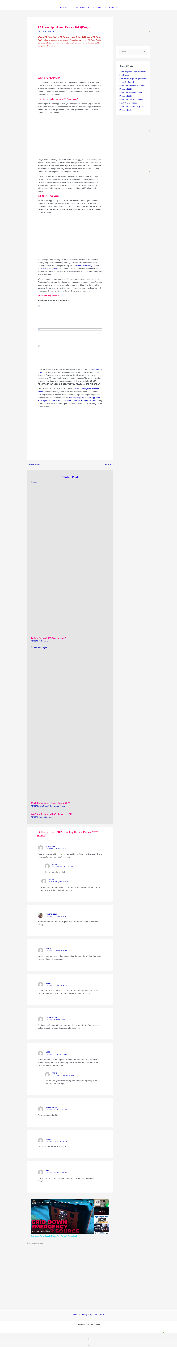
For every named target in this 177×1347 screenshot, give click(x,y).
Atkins (54, 864)
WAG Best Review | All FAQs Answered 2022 (51, 814)
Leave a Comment (60, 806)
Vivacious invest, (74, 401)
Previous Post (33, 465)
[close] (89, 1339)
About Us (76, 1315)
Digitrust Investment (58, 401)
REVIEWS (63, 8)
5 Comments (43, 641)
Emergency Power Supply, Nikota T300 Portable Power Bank (62, 1202)
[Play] (102, 1219)
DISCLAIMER (99, 1315)
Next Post (108, 465)
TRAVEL (112, 8)
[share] (89, 1201)
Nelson (48, 1139)
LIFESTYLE (101, 8)
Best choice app (75, 398)
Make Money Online (46, 806)
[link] (34, 1202)
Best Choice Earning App (85, 266)
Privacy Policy (87, 1315)
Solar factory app (88, 398)
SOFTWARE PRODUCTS (82, 8)
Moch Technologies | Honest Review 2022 (50, 803)
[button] (68, 7)
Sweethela (92, 401)
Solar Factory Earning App (48, 268)
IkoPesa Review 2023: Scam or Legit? (48, 638)
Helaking (84, 401)
